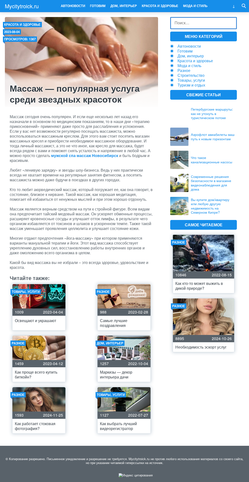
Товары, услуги (191, 80)
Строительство (191, 75)
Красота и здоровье (160, 5)
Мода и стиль (195, 5)
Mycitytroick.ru (22, 6)
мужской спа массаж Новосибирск (84, 155)
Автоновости (73, 5)
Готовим (98, 5)
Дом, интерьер (123, 5)
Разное (184, 70)
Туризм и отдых (191, 85)
